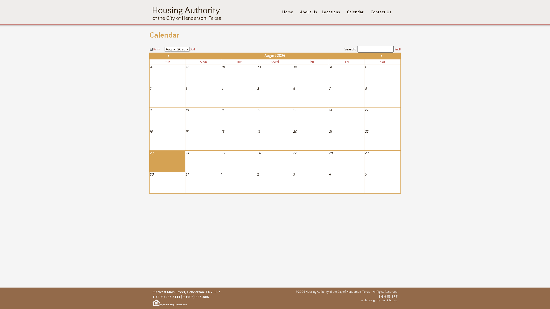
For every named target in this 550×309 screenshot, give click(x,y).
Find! (397, 49)
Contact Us (381, 12)
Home (287, 12)
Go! (192, 49)
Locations (331, 12)
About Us (308, 12)
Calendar (355, 12)
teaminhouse (389, 300)
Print (157, 49)
